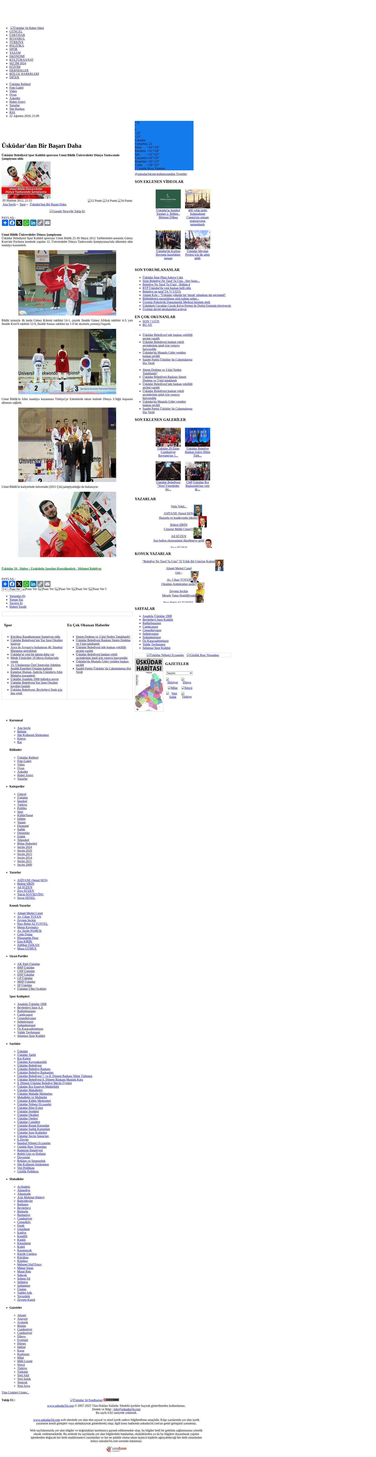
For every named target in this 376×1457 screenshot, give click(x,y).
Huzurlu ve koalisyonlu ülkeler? (179, 517)
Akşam (21, 1315)
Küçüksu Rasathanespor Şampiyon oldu (35, 636)
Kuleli (21, 1246)
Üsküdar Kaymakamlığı (32, 1062)
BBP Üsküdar (25, 967)
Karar (20, 1350)
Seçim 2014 (24, 857)
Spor (23, 204)
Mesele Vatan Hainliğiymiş (178, 595)
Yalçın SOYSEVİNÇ (30, 894)
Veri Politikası (25, 1168)
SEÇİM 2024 (17, 63)
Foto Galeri (16, 87)
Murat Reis (24, 1271)
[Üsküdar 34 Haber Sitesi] (27, 28)
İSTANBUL (17, 38)
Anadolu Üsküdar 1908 (157, 616)
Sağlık (21, 829)
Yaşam (21, 822)
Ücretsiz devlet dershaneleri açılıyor (165, 309)
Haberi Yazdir (17, 606)
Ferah (20, 1225)
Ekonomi (23, 825)
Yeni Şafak (24, 1378)
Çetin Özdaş (25, 934)
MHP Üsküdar (26, 981)
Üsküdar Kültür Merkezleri (34, 1100)
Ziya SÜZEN (25, 890)
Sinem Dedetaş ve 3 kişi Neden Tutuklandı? (103, 636)
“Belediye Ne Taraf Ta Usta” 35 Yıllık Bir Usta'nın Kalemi (178, 561)
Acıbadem (23, 1186)
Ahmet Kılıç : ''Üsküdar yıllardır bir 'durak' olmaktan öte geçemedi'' (184, 295)
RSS (12, 112)
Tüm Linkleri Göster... (15, 1392)
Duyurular (23, 1157)
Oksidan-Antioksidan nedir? (178, 584)
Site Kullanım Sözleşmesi (33, 735)
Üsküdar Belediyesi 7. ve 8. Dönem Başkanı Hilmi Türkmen (54, 1076)
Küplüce (22, 1261)
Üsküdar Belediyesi (29, 1065)
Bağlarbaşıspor (152, 623)
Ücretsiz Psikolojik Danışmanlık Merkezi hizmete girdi (176, 302)
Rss (19, 742)
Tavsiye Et (16, 603)
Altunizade (24, 1193)
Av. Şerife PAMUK (29, 930)
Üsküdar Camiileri (28, 1122)
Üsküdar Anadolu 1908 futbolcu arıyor (35, 679)
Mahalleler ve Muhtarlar (32, 1097)
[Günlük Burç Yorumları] (202, 654)
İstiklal (21, 1347)
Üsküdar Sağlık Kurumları (33, 1129)
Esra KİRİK (24, 941)
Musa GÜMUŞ (26, 948)
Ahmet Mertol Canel (30, 913)
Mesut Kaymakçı (27, 927)
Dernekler (23, 833)
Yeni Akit (23, 1375)
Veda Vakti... (179, 506)
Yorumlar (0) (17, 596)
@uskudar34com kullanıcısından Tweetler (161, 174)
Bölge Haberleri (27, 843)
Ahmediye (23, 1190)
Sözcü (21, 1364)
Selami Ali (23, 1278)
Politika (22, 808)
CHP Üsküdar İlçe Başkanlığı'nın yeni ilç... (197, 486)
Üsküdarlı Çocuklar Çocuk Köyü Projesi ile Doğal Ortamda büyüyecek (187, 305)
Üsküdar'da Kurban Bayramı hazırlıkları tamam (168, 254)
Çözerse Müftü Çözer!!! (178, 529)
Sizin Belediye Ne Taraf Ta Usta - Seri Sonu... (171, 281)
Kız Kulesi (24, 1058)
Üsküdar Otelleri (27, 1118)
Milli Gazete (25, 1361)
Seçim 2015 (24, 854)
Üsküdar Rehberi (20, 84)
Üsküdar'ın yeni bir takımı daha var (32, 654)
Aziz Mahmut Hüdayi (30, 1197)
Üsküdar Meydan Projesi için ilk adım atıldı (197, 254)
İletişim (21, 731)
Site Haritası (16, 108)
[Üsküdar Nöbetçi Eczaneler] (165, 654)
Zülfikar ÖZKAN (28, 945)
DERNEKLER (19, 70)
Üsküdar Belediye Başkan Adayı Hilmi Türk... (197, 452)
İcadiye (21, 1232)
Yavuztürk (23, 1296)
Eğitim (21, 818)
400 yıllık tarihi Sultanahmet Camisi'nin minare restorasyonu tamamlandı (197, 217)
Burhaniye (23, 1215)
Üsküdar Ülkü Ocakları (31, 988)
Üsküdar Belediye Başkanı (33, 1069)
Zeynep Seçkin (26, 920)
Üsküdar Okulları (28, 1115)
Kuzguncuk (24, 1250)
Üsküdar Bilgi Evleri (30, 1107)
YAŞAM (15, 52)
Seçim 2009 (24, 864)
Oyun (12, 94)
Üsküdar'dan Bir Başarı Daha (48, 204)
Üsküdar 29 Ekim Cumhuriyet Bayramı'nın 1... (168, 452)
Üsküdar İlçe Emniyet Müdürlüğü (38, 1086)
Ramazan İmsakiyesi (30, 1150)
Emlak (21, 836)
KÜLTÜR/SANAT (21, 59)
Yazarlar (14, 105)
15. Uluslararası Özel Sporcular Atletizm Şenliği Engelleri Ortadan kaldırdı (36, 666)
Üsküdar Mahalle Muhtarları (34, 1093)
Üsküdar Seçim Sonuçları (33, 1136)
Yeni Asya (23, 1386)
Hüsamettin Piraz (27, 938)
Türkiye (22, 804)
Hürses (21, 1343)
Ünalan (21, 1289)
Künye (21, 738)
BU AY (147, 325)
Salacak (22, 1275)
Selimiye (22, 1282)
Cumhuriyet (24, 1218)
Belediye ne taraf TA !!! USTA (162, 291)
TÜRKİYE (16, 42)
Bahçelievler (25, 1200)
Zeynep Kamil (26, 1299)
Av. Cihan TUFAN (29, 916)
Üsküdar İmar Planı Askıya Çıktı (163, 277)
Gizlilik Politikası (28, 1171)
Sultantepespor (152, 637)
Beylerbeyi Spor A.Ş (30, 1007)
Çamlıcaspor (150, 626)
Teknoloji (23, 840)
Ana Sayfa (9, 204)
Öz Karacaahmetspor (156, 640)
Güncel (21, 794)
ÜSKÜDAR (17, 35)
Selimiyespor (151, 633)
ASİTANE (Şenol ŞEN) (32, 880)
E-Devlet (22, 1139)
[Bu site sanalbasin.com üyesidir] (116, 1451)
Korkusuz (23, 1354)
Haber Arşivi (17, 101)
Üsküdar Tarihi (26, 1054)
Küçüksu (22, 1257)
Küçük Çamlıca (27, 1253)
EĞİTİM (14, 66)
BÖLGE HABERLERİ (24, 74)
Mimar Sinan (25, 1268)
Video (13, 91)
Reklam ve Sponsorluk (31, 1160)
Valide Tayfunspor (154, 644)
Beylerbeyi (24, 1208)
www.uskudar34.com (60, 1405)
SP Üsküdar (24, 985)
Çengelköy (24, 1222)
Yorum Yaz (16, 599)
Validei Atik (24, 1292)
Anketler (14, 98)
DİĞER (14, 77)
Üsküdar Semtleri (28, 1111)
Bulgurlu (22, 1211)
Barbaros (22, 1204)
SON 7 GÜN (151, 321)
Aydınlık (22, 1322)
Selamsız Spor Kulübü (156, 648)
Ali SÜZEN (24, 887)
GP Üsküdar (25, 978)
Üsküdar (22, 797)
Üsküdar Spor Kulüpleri (32, 1132)
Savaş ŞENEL (26, 898)
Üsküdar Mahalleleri (29, 1090)
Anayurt (22, 1318)
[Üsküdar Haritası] (149, 710)
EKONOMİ (16, 56)
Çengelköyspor (152, 630)
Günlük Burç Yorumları (31, 1146)
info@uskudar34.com (127, 1409)
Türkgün (22, 1371)
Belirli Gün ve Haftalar (31, 1153)
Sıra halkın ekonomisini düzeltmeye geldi (178, 540)
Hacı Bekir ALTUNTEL (32, 923)
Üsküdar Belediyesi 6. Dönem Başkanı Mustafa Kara (50, 1079)
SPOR (13, 49)
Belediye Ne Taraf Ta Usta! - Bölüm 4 (166, 284)
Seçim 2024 (24, 847)
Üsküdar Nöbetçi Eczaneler (34, 1104)
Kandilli (22, 1236)
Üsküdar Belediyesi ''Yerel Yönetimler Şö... (168, 486)
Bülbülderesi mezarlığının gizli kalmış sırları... (171, 298)
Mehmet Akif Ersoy (29, 1264)
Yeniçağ (22, 1382)
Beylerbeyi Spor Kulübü (158, 619)
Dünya (21, 1336)
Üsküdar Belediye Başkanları (35, 1072)
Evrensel (22, 1340)
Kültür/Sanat (25, 815)
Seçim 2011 (24, 861)
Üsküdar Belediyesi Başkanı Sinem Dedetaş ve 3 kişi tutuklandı (164, 378)
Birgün (21, 1325)
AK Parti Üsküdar (28, 964)
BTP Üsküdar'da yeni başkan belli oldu (167, 288)
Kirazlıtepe (24, 1243)
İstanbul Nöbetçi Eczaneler (34, 1143)
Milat (20, 1357)
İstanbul (22, 801)
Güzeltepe (23, 1229)
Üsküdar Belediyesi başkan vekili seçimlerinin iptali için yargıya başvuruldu (101, 656)
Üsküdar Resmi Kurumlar (33, 1125)
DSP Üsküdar (25, 974)
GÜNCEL (16, 31)
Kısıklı (21, 1239)
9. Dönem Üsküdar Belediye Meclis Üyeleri (44, 1083)
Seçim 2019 (24, 850)
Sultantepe (23, 1285)
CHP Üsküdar (26, 971)
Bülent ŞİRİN (25, 883)
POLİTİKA (16, 45)
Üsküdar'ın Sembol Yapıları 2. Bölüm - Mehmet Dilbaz (168, 214)
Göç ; (178, 572)
